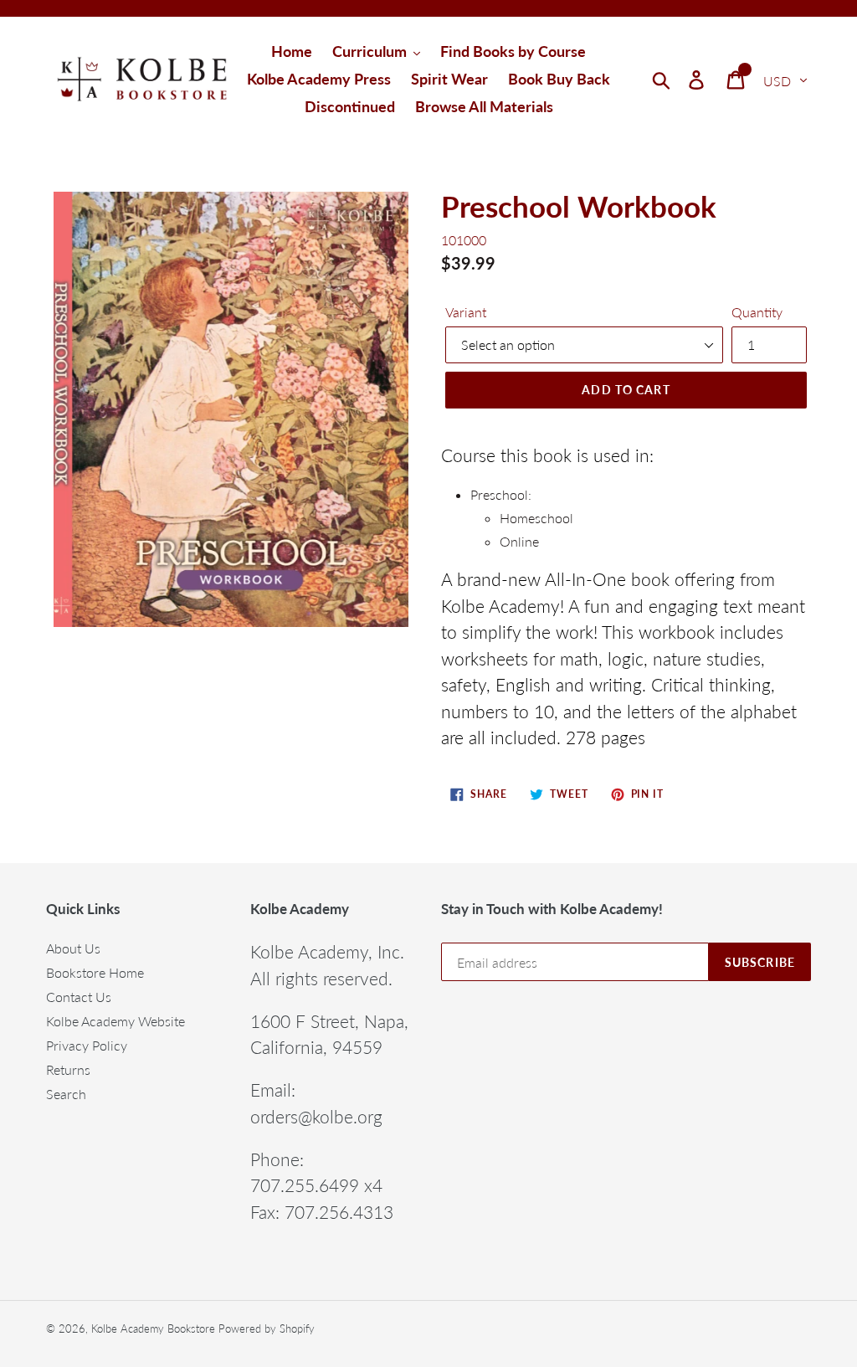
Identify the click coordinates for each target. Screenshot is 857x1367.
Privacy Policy (86, 1045)
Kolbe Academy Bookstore (153, 1328)
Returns (68, 1069)
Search (66, 1094)
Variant (465, 312)
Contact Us (78, 997)
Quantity (757, 312)
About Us (73, 948)
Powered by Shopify (266, 1328)
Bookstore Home (95, 972)
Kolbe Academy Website (115, 1021)
